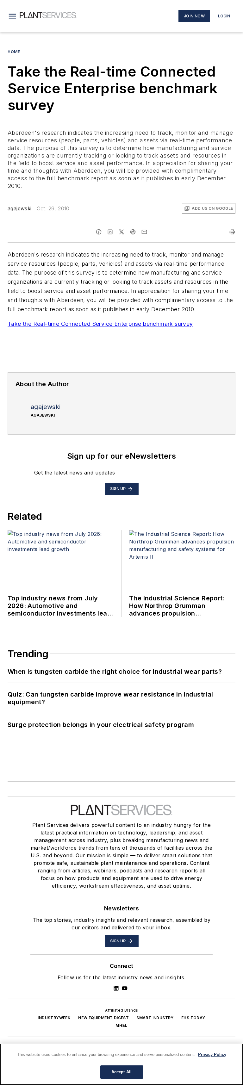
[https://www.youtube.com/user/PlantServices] (125, 988)
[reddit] (133, 232)
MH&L (121, 1025)
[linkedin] (110, 232)
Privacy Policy (212, 1054)
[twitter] (121, 232)
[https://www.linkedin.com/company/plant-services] (116, 988)
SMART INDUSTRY (155, 1017)
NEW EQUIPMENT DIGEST (103, 1017)
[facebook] (99, 232)
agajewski (20, 208)
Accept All (121, 1072)
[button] (12, 16)
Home (14, 51)
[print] (232, 232)
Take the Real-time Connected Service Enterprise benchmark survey (100, 323)
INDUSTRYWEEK (54, 1017)
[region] (121, 1064)
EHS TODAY (193, 1017)
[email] (144, 232)
